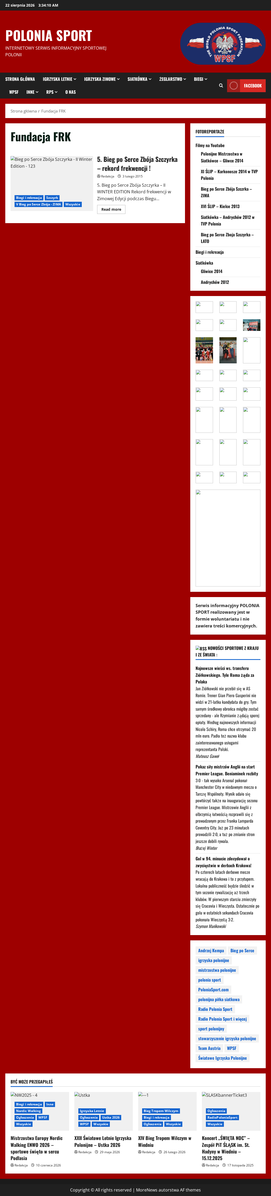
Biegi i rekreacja (29, 197)
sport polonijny (211, 1028)
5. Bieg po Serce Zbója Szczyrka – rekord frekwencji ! (52, 183)
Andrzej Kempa (211, 950)
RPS (49, 92)
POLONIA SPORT (48, 35)
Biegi (198, 79)
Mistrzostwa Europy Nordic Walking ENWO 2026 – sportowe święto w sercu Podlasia (36, 1147)
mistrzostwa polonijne (217, 970)
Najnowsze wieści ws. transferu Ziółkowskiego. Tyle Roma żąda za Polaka (225, 675)
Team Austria (209, 1048)
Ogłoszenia (25, 1117)
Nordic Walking (28, 1111)
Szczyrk (52, 197)
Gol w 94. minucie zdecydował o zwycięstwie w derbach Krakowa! (223, 862)
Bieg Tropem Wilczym (161, 1111)
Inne (30, 92)
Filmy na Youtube (210, 145)
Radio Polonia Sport (215, 1009)
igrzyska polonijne (213, 960)
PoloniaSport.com (213, 989)
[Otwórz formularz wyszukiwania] (221, 86)
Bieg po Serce (242, 950)
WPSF (14, 92)
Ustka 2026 (111, 1117)
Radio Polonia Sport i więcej (222, 1019)
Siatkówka (137, 79)
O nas (70, 92)
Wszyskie (72, 204)
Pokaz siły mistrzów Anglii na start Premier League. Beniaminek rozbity (227, 770)
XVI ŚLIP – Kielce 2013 (220, 206)
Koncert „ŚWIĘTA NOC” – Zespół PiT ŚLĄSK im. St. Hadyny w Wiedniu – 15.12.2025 (226, 1147)
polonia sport (209, 980)
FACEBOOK (253, 85)
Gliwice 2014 (211, 271)
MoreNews (146, 1190)
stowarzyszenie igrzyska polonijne (227, 1038)
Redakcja (107, 176)
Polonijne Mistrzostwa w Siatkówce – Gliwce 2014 (222, 157)
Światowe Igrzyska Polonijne (222, 1058)
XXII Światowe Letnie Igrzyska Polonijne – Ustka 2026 (102, 1141)
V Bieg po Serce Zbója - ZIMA (38, 204)
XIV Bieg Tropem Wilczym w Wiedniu (164, 1141)
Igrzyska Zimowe (100, 79)
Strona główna (20, 79)
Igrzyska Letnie (57, 79)
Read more (113, 210)
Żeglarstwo (170, 79)
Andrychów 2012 (215, 282)
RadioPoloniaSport (222, 1117)
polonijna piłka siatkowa (219, 999)
